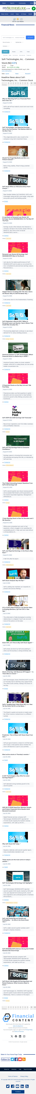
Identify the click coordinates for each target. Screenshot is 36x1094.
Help (20, 1069)
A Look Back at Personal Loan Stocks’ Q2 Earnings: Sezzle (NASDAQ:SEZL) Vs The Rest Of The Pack (18, 219)
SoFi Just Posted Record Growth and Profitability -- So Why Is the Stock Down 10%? (15, 920)
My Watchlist (18, 42)
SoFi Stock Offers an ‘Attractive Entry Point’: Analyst (16, 187)
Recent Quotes (6, 42)
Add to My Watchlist (7, 71)
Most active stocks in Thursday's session (16, 754)
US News (23, 14)
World (30, 14)
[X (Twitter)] (12, 1037)
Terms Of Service (19, 1031)
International (22, 55)
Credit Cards (8, 238)
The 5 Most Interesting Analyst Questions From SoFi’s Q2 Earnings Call (17, 484)
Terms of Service (13, 1076)
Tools (28, 51)
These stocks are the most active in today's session (16, 860)
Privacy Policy (29, 1029)
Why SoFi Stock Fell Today (11, 844)
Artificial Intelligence (9, 465)
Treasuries (28, 55)
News (4, 3)
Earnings (7, 338)
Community (22, 3)
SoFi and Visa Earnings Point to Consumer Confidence (15, 448)
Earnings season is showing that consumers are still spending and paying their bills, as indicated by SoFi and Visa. (18, 457)
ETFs (21, 51)
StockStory (6, 235)
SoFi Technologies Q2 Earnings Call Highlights (17, 883)
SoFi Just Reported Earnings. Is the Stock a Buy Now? (17, 551)
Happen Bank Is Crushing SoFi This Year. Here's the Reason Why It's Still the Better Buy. (17, 292)
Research (27, 73)
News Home (4, 14)
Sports (12, 3)
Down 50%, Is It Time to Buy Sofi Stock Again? (17, 642)
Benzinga (6, 201)
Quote (7, 73)
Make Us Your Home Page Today (11, 1054)
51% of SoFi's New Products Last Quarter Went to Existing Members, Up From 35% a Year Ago (17, 609)
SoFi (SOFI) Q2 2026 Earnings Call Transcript (17, 418)
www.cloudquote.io (18, 1026)
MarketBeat (6, 899)
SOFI (14, 62)
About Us (6, 1069)
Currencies (15, 55)
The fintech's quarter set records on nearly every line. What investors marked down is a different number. (17, 714)
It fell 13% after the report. (11, 558)
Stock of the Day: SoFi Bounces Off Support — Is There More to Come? (17, 672)
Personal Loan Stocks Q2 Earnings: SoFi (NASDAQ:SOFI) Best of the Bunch (15, 255)
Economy (11, 338)
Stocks (13, 51)
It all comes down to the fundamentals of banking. (18, 299)
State (17, 14)
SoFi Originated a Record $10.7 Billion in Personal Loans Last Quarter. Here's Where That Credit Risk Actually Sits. (17, 323)
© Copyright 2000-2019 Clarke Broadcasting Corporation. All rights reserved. (18, 1080)
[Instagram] (24, 1037)
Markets (5, 51)
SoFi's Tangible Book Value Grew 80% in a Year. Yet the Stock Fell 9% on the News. (17, 705)
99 (31, 83)
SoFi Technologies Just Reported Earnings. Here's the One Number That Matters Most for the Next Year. (17, 129)
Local (12, 14)
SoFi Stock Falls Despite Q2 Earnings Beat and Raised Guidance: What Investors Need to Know (17, 983)
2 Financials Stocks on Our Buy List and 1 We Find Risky (16, 386)
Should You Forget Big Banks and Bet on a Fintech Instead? (15, 158)
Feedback (18, 1092)
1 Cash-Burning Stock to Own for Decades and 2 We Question (17, 519)
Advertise (14, 1069)
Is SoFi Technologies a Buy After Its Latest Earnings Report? (15, 776)
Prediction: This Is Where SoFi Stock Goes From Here (17, 736)
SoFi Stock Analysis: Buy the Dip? (13, 580)
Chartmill (6, 760)
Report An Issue (28, 1069)
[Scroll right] (35, 3)
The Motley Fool (7, 111)
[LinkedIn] (20, 1037)
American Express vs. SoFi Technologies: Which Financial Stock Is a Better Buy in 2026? (17, 355)
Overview (5, 55)
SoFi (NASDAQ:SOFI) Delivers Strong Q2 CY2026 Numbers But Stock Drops (18, 949)
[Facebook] (16, 1037)
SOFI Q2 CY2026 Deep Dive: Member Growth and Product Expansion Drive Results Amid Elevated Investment (16, 809)
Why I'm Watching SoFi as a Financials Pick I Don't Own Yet (16, 99)
